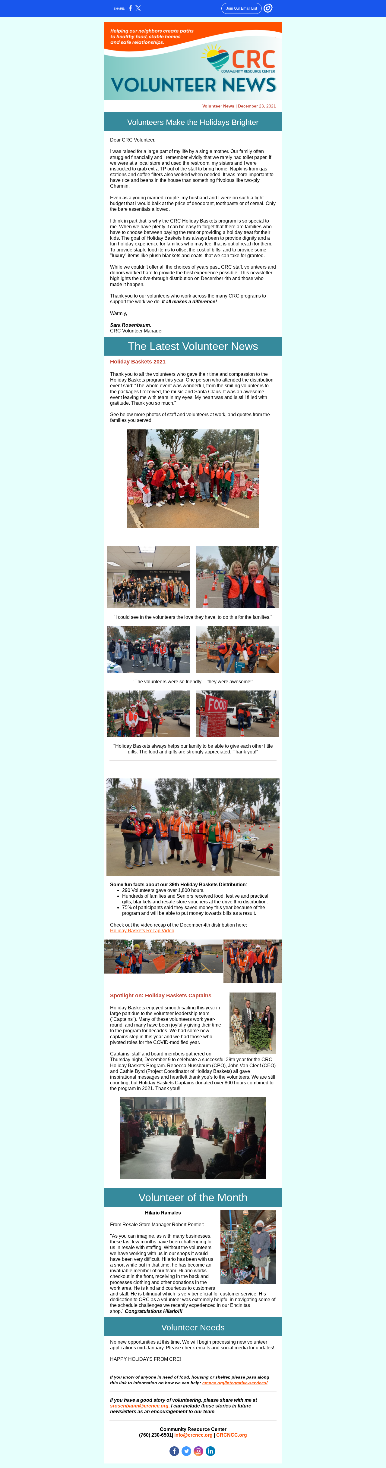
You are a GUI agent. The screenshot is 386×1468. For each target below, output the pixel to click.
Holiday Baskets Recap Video (142, 930)
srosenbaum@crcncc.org (139, 1405)
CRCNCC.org (231, 1435)
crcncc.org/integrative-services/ (234, 1382)
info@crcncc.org (193, 1435)
